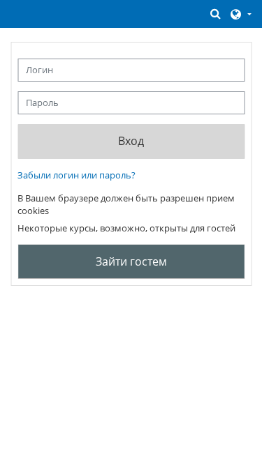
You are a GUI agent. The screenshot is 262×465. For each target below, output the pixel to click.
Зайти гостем (131, 261)
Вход (131, 140)
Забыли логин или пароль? (76, 175)
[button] (216, 14)
